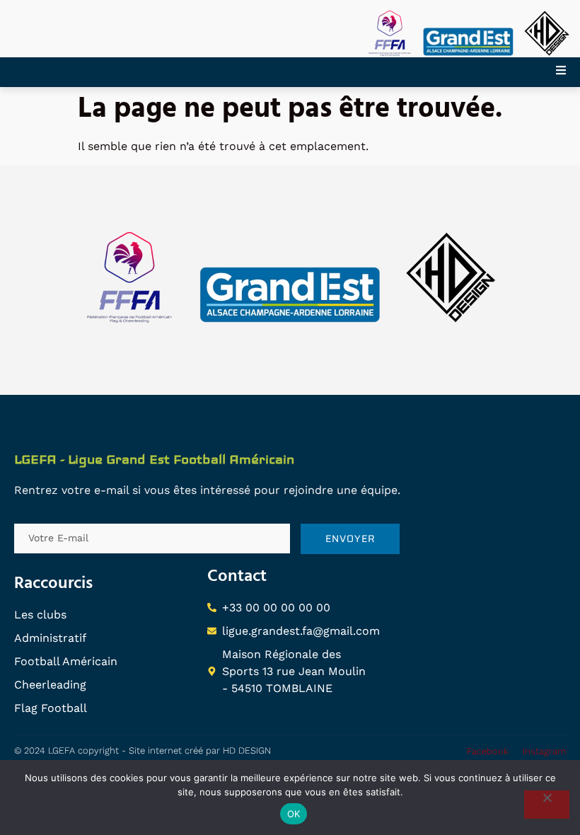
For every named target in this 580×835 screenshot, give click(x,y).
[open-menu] (568, 72)
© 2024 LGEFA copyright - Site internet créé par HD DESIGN (142, 750)
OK (294, 813)
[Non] (546, 804)
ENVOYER (350, 538)
